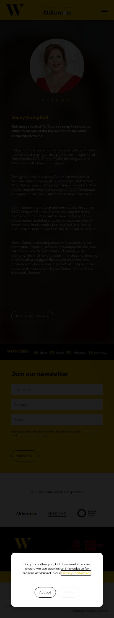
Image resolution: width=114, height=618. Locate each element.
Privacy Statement (76, 573)
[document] (57, 309)
